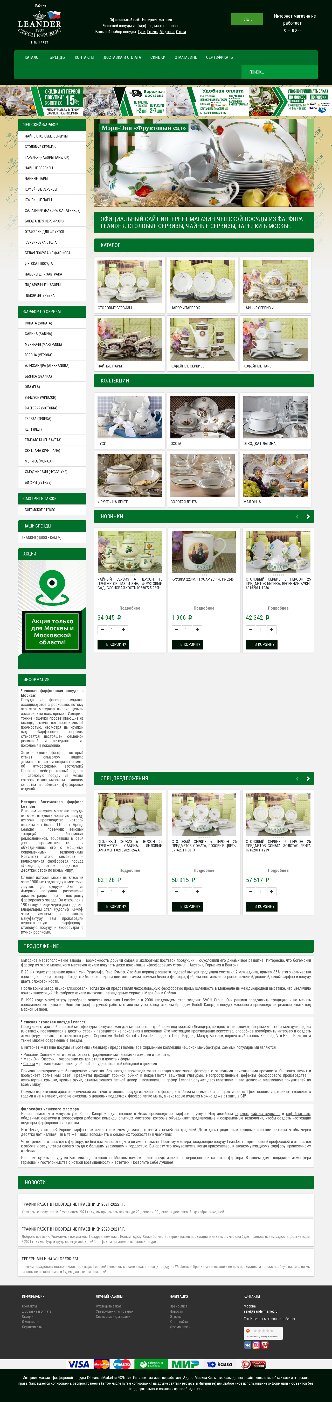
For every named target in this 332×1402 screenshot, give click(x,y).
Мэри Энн (31, 1059)
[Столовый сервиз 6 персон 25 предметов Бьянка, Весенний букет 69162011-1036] (278, 553)
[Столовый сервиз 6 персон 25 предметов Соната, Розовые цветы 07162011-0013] (204, 815)
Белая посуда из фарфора (48, 253)
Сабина (170, 993)
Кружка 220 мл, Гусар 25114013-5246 (203, 579)
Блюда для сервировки (45, 221)
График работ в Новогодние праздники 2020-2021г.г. (73, 1229)
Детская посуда (39, 264)
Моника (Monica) (39, 461)
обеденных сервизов (39, 1118)
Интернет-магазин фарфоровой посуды (54, 1377)
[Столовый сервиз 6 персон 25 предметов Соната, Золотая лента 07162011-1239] (278, 815)
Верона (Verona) (38, 355)
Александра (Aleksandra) (47, 366)
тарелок (242, 1113)
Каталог (32, 57)
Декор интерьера (40, 295)
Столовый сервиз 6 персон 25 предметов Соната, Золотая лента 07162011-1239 (278, 845)
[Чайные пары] (130, 339)
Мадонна (167, 31)
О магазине (186, 57)
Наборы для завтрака (43, 274)
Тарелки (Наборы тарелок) (47, 157)
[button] (115, 163)
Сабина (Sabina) (38, 334)
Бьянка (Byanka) (38, 376)
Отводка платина (260, 443)
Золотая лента (184, 502)
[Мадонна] (275, 475)
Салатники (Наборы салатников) (52, 210)
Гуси (141, 31)
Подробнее (130, 608)
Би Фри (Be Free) (38, 482)
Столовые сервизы (40, 147)
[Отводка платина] (275, 417)
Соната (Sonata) (38, 323)
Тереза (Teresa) (38, 419)
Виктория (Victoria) (41, 408)
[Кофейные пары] (275, 339)
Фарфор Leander (178, 1080)
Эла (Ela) (32, 387)
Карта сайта (179, 1322)
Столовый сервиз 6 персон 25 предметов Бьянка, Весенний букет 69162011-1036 (278, 583)
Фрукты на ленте (113, 502)
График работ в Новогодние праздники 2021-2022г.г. (73, 1204)
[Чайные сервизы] (275, 281)
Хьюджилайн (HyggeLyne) (46, 472)
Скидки (157, 57)
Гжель (152, 31)
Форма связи (180, 1327)
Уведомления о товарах (114, 1311)
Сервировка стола (41, 242)
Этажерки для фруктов (44, 232)
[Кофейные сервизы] (202, 339)
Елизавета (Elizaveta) (43, 440)
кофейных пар (298, 1113)
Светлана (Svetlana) (42, 451)
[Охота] (202, 417)
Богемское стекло (40, 510)
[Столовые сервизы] (130, 281)
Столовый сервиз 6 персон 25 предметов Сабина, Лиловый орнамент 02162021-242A (130, 845)
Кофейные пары (38, 200)
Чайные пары (36, 179)
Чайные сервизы (39, 168)
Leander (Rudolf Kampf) (41, 538)
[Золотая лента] (202, 475)
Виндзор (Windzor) (40, 397)
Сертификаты (219, 57)
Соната (29, 1063)
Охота (181, 31)
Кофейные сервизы (41, 189)
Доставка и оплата (122, 57)
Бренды (57, 57)
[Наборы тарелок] (202, 281)
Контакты (84, 57)
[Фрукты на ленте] (130, 475)
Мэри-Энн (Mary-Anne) (43, 344)
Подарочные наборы (43, 285)
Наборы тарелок (185, 308)
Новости (176, 1311)
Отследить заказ (108, 1306)
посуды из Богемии (73, 1047)
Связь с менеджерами (113, 1316)
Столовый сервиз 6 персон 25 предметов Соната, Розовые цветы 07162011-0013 (204, 845)
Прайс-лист (178, 1306)
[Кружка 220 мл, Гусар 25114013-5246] (204, 553)
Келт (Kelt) (33, 429)
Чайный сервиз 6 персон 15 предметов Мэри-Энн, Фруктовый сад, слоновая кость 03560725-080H (130, 583)
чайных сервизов (265, 1113)
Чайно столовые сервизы (46, 136)
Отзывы (176, 1316)
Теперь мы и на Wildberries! (50, 1258)
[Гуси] (130, 417)
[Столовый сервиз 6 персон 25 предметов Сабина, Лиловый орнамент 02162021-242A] (130, 815)
